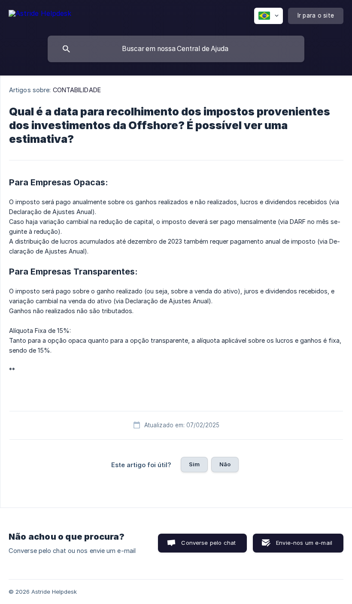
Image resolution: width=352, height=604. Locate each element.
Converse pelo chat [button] (208, 542)
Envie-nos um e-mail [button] (304, 542)
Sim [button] (194, 464)
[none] (40, 15)
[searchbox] (176, 49)
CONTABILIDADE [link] (77, 90)
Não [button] (225, 464)
